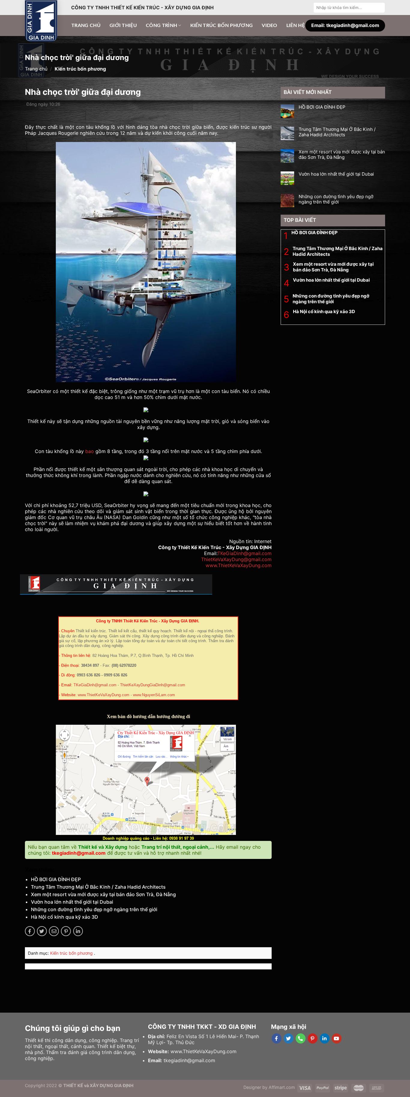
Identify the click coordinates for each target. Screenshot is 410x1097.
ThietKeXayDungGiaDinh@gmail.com (152, 685)
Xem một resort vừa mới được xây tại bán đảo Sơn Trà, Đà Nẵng (103, 894)
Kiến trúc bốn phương (221, 25)
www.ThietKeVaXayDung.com (239, 565)
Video (269, 25)
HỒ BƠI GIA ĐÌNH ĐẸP (56, 879)
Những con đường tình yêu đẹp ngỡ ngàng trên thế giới (94, 909)
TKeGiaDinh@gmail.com (244, 553)
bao (89, 451)
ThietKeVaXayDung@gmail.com (236, 559)
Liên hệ (295, 25)
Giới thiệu (123, 25)
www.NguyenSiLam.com (154, 695)
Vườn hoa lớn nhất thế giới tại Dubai (72, 902)
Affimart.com (282, 1087)
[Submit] (379, 7)
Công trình (161, 25)
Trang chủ (86, 25)
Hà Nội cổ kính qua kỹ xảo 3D (64, 917)
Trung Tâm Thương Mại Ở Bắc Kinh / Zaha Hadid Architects (98, 887)
